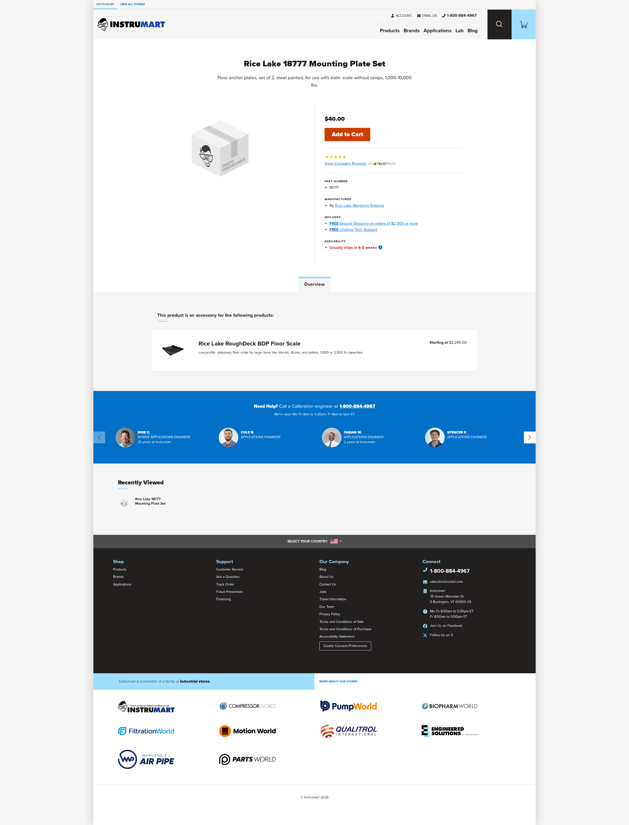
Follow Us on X (441, 635)
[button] (427, 15)
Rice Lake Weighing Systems (359, 205)
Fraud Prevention (229, 592)
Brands (412, 31)
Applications (438, 31)
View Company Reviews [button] (357, 163)
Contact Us (327, 584)
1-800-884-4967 (357, 406)
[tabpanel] (314, 341)
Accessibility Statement (336, 636)
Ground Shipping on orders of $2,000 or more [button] (373, 223)
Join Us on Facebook (446, 626)
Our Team (326, 607)
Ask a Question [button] (228, 577)
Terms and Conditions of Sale (341, 622)
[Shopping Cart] (524, 24)
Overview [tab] (314, 284)
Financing (223, 599)
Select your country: (314, 541)
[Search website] (499, 24)
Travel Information (332, 599)
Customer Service (229, 569)
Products (390, 31)
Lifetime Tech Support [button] (353, 229)
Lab (460, 31)
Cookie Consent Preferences (345, 646)
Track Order (225, 584)
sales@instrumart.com (446, 582)
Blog (473, 31)
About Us (326, 577)
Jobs (323, 592)
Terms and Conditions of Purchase (345, 629)
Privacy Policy (329, 614)
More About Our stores (338, 681)
